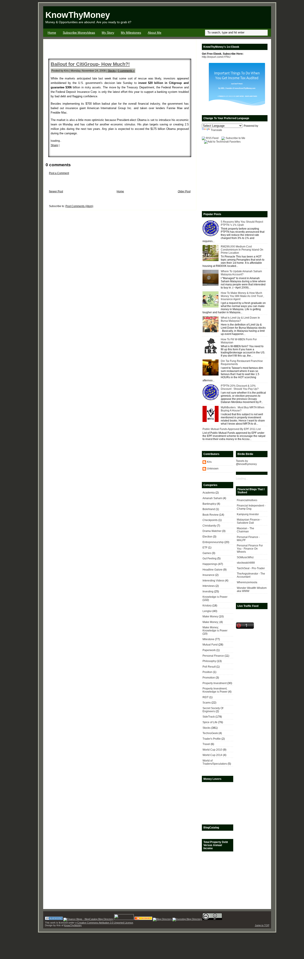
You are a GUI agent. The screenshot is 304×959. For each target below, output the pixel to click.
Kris (209, 461)
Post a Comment (59, 173)
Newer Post (56, 191)
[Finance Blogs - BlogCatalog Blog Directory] (88, 919)
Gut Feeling (210, 558)
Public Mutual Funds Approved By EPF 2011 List (232, 429)
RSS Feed (212, 138)
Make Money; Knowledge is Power (215, 629)
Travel (206, 744)
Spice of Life (210, 722)
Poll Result (209, 666)
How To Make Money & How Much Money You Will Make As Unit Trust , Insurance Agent (242, 296)
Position (207, 672)
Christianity (209, 525)
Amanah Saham (212, 498)
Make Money (210, 616)
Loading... (242, 478)
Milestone (208, 639)
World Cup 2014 (212, 755)
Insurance (209, 575)
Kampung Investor (248, 514)
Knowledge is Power (215, 596)
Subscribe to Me (235, 138)
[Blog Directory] (162, 919)
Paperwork (209, 650)
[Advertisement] (219, 17)
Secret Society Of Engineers (213, 710)
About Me (154, 32)
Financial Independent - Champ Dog (251, 507)
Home (52, 32)
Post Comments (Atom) (79, 206)
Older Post (184, 191)
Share (54, 145)
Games (207, 553)
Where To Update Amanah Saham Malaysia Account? (241, 273)
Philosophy (209, 661)
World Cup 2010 (212, 749)
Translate (216, 130)
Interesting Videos (213, 580)
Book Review (211, 514)
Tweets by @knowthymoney (246, 462)
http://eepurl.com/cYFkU (216, 56)
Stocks (112, 70)
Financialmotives (247, 500)
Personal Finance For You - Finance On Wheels (250, 548)
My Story (108, 32)
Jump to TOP (262, 925)
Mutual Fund (210, 644)
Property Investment (215, 683)
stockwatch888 (246, 562)
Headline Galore (213, 569)
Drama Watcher (212, 531)
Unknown (213, 468)
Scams (207, 702)
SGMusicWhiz (245, 557)
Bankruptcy (209, 503)
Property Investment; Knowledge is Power (215, 690)
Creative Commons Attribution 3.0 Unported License (105, 922)
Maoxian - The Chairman (245, 530)
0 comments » (126, 70)
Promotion (209, 677)
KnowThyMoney (77, 15)
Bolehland (209, 509)
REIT (206, 697)
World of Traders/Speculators (215, 762)
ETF (205, 547)
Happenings (210, 564)
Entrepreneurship (213, 542)
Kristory (207, 605)
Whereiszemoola (247, 582)
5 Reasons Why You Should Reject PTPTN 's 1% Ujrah (242, 223)
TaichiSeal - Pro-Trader (251, 568)
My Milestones (131, 32)
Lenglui (207, 611)
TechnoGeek (210, 733)
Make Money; (211, 622)
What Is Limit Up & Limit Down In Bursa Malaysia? (240, 319)
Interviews (209, 585)
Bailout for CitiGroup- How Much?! (90, 64)
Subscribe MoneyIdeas (79, 32)
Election (207, 536)
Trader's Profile (212, 738)
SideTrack (209, 716)
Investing (208, 591)
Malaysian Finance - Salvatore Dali (249, 521)
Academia (209, 492)
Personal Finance (213, 655)
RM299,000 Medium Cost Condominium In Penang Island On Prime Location (242, 249)
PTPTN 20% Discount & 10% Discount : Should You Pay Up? (240, 387)
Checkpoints (210, 520)
